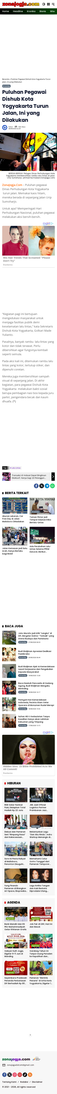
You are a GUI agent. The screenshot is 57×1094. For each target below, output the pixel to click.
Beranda (5, 79)
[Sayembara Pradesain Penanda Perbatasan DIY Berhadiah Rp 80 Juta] (15, 968)
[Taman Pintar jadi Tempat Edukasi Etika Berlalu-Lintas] (42, 506)
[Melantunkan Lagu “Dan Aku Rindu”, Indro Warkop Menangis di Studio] (41, 822)
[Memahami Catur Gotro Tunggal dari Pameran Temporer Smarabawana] (41, 849)
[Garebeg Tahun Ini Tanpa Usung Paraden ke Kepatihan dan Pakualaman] (41, 941)
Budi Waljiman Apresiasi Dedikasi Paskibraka (34, 652)
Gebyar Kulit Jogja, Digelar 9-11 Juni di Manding (14, 954)
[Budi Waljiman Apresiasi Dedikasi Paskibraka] (9, 654)
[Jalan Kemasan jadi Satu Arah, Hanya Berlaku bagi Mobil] (14, 536)
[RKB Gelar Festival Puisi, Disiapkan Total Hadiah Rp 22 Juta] (15, 795)
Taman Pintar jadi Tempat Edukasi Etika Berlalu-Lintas (40, 520)
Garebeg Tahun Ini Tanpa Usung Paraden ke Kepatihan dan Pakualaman (41, 954)
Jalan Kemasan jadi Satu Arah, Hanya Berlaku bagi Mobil (14, 551)
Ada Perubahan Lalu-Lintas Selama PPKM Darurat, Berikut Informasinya (40, 549)
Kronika (6, 86)
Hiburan (10, 799)
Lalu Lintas (16, 468)
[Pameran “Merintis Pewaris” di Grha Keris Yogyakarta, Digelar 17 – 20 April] (41, 968)
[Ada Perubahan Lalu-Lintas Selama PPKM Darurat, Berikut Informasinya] (42, 535)
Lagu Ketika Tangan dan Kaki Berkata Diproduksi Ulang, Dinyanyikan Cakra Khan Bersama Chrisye (41, 888)
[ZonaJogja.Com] (20, 4)
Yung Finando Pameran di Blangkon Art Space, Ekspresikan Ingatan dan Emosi (15, 888)
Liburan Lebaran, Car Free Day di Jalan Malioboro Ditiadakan (13, 519)
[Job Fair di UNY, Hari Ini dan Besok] (41, 914)
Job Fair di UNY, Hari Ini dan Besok (41, 925)
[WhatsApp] (52, 486)
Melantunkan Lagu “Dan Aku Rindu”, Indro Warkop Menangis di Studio (41, 835)
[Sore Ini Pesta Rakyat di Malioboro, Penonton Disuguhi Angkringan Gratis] (15, 849)
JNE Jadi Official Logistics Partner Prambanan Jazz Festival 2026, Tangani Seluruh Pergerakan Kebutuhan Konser (41, 808)
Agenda (10, 918)
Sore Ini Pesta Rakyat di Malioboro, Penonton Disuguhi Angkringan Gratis (15, 861)
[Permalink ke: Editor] (5, 127)
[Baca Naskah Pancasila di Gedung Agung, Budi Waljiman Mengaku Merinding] (9, 688)
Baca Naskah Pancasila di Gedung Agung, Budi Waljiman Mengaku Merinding (35, 686)
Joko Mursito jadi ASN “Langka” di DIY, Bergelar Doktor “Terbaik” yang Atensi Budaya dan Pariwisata (36, 636)
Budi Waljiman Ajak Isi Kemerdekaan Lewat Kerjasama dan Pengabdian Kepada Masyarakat (36, 669)
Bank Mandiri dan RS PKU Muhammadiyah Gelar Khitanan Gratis (15, 927)
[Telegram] (47, 486)
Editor (11, 127)
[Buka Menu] (48, 4)
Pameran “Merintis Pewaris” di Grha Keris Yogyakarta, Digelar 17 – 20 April (41, 981)
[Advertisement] (28, 45)
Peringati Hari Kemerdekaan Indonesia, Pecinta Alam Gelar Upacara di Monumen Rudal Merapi (36, 702)
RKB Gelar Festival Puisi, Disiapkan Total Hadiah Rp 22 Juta (14, 808)
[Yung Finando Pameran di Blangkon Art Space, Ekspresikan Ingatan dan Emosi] (15, 876)
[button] (43, 4)
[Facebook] (36, 486)
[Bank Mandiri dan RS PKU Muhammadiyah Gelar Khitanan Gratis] (15, 914)
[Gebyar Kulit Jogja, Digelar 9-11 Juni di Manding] (15, 941)
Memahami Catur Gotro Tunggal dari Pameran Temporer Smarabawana (39, 861)
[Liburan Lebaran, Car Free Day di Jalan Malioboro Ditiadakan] (14, 505)
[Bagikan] (52, 127)
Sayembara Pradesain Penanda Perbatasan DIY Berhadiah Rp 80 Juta (15, 981)
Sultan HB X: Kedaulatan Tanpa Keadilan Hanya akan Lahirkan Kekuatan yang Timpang (34, 719)
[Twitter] (41, 486)
